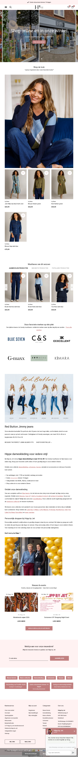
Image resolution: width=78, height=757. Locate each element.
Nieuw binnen (11, 678)
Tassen (60, 678)
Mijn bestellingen (33, 713)
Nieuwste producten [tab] (40, 268)
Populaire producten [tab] (60, 268)
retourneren (14, 478)
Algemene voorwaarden (11, 718)
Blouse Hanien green (34, 204)
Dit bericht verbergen (31, 753)
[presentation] (6, 287)
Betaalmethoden (9, 723)
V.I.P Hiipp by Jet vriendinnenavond (14, 725)
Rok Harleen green (57, 204)
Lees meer (21, 621)
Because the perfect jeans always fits (19, 442)
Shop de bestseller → (44, 442)
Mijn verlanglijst (33, 715)
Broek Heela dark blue (35, 307)
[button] (6, 7)
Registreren (32, 710)
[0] (72, 7)
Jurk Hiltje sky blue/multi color (14, 204)
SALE (69, 678)
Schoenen (51, 678)
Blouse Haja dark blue (11, 246)
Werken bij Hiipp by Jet (11, 728)
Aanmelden (59, 658)
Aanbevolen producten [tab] (18, 268)
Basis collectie (25, 678)
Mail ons (28, 741)
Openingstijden (9, 715)
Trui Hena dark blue (57, 307)
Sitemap (7, 733)
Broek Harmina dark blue (12, 307)
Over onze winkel (9, 710)
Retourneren (8, 720)
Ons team (7, 713)
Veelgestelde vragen (10, 731)
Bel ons (12, 741)
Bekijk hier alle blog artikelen (39, 628)
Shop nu (39, 42)
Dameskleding (39, 678)
